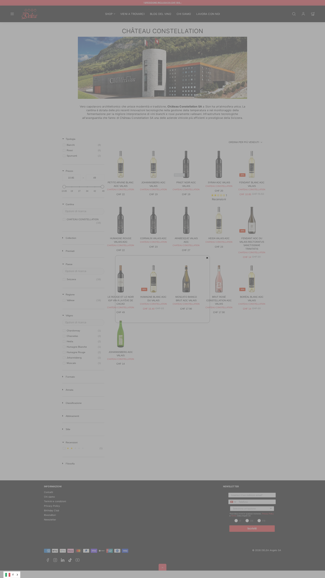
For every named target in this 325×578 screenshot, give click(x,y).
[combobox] (11, 574)
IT (13, 574)
